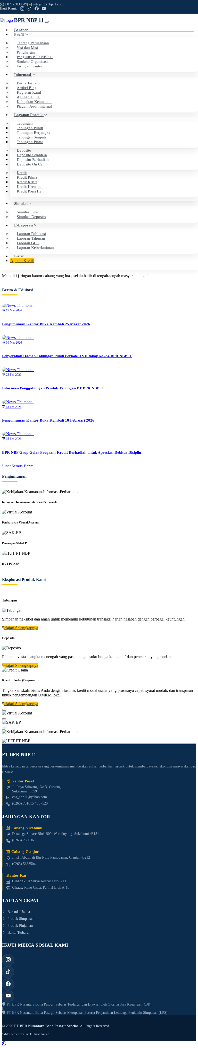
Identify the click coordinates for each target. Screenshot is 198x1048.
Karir (19, 256)
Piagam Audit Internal (34, 106)
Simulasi (21, 203)
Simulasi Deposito (31, 216)
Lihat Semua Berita (18, 466)
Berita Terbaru (18, 932)
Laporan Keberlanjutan (35, 247)
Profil (19, 34)
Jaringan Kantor (30, 66)
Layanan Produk (29, 114)
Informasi (23, 74)
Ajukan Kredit (22, 260)
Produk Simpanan (20, 918)
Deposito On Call (31, 164)
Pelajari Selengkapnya (20, 628)
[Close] (4, 710)
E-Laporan (24, 225)
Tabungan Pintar (30, 141)
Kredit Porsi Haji (30, 191)
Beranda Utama (18, 912)
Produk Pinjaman (20, 925)
